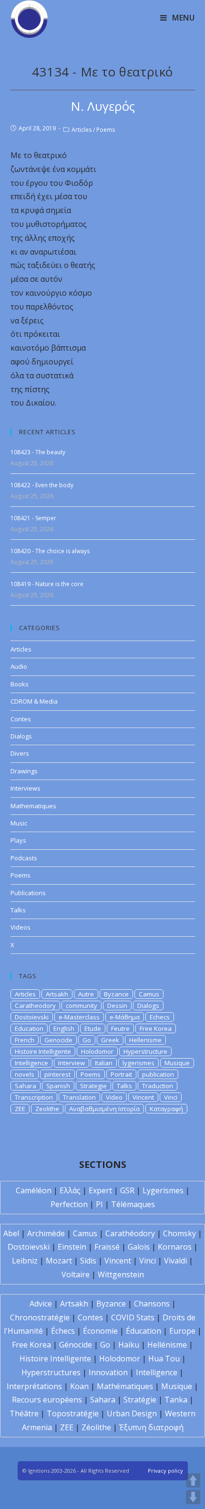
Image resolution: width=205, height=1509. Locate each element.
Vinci (170, 1097)
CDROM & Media (34, 701)
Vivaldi (175, 1260)
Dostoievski (32, 1017)
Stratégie (139, 1399)
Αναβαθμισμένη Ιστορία (104, 1108)
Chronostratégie (40, 1317)
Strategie (93, 1085)
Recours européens (47, 1399)
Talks (18, 910)
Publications (28, 892)
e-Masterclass (79, 1017)
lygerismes (138, 1063)
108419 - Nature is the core (46, 584)
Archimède (46, 1233)
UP (193, 1480)
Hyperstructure (145, 1051)
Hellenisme (145, 1040)
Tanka (175, 1399)
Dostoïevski (29, 1246)
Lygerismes (163, 1190)
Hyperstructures (51, 1372)
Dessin (117, 1005)
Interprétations (34, 1386)
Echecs (160, 1017)
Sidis (88, 1260)
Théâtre (24, 1413)
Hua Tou (164, 1358)
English (63, 1028)
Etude (92, 1028)
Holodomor (97, 1051)
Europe (182, 1331)
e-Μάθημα (125, 1017)
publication (158, 1074)
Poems (105, 130)
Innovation (108, 1372)
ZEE (20, 1108)
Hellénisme (167, 1344)
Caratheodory (35, 1005)
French (24, 1040)
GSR (127, 1190)
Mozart (59, 1260)
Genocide (58, 1040)
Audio (18, 666)
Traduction (157, 1085)
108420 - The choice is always (50, 551)
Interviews (25, 788)
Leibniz (25, 1260)
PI (99, 1204)
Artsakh (57, 994)
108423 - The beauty (37, 452)
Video (114, 1097)
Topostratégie (73, 1413)
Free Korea (156, 1028)
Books (19, 684)
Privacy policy (165, 1470)
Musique (177, 1063)
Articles (82, 130)
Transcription (34, 1097)
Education (29, 1028)
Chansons (152, 1303)
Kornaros (175, 1246)
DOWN (193, 1497)
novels (24, 1074)
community (81, 1005)
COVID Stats (132, 1317)
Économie (100, 1331)
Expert (100, 1190)
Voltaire (76, 1274)
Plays (18, 840)
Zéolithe (96, 1427)
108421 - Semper (33, 518)
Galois (139, 1246)
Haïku (128, 1344)
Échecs (63, 1331)
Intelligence (31, 1063)
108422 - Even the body (41, 485)
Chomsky (179, 1233)
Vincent (143, 1097)
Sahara (25, 1085)
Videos (20, 927)
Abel (11, 1233)
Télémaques (133, 1204)
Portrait (121, 1074)
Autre (86, 994)
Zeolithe (47, 1108)
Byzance (116, 994)
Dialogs (21, 736)
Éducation (143, 1331)
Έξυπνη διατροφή (151, 1427)
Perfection (69, 1204)
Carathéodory (130, 1233)
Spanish (58, 1085)
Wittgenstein (121, 1274)
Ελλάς (70, 1190)
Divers (19, 753)
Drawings (24, 771)
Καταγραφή (166, 1108)
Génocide (75, 1344)
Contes (20, 719)
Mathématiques (125, 1386)
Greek (110, 1040)
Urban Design (132, 1413)
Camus (149, 994)
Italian (104, 1063)
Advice (41, 1303)
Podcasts (23, 858)
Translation (79, 1097)
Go (86, 1040)
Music (18, 823)
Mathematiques (33, 806)
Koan (79, 1386)
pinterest (57, 1074)
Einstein (72, 1246)
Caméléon (33, 1190)
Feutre (120, 1028)
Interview (71, 1063)
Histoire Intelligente (43, 1051)
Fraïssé (107, 1246)
